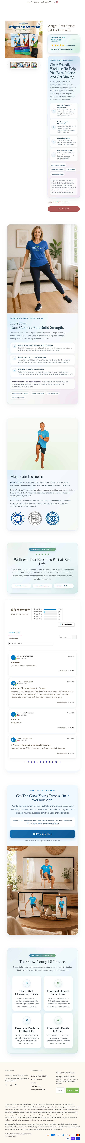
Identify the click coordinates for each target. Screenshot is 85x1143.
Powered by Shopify (10, 1137)
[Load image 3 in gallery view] (27, 65)
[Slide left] (7, 65)
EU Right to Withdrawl (38, 1089)
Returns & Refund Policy (39, 1076)
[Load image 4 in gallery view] (34, 65)
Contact (33, 1083)
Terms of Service (36, 1079)
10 (56, 762)
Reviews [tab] (12, 633)
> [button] (60, 762)
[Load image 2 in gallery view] (20, 65)
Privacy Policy (36, 1086)
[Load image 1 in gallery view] (13, 65)
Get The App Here (42, 834)
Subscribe (72, 1090)
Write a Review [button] (67, 624)
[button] (69, 671)
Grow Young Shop (15, 1134)
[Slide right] (40, 65)
